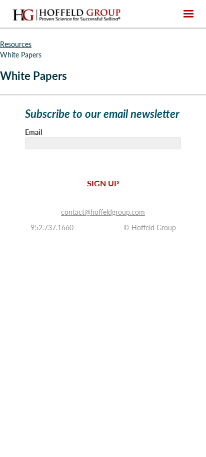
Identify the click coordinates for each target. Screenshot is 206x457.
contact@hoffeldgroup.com (103, 212)
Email (33, 132)
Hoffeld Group (66, 13)
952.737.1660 (52, 227)
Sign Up (103, 183)
